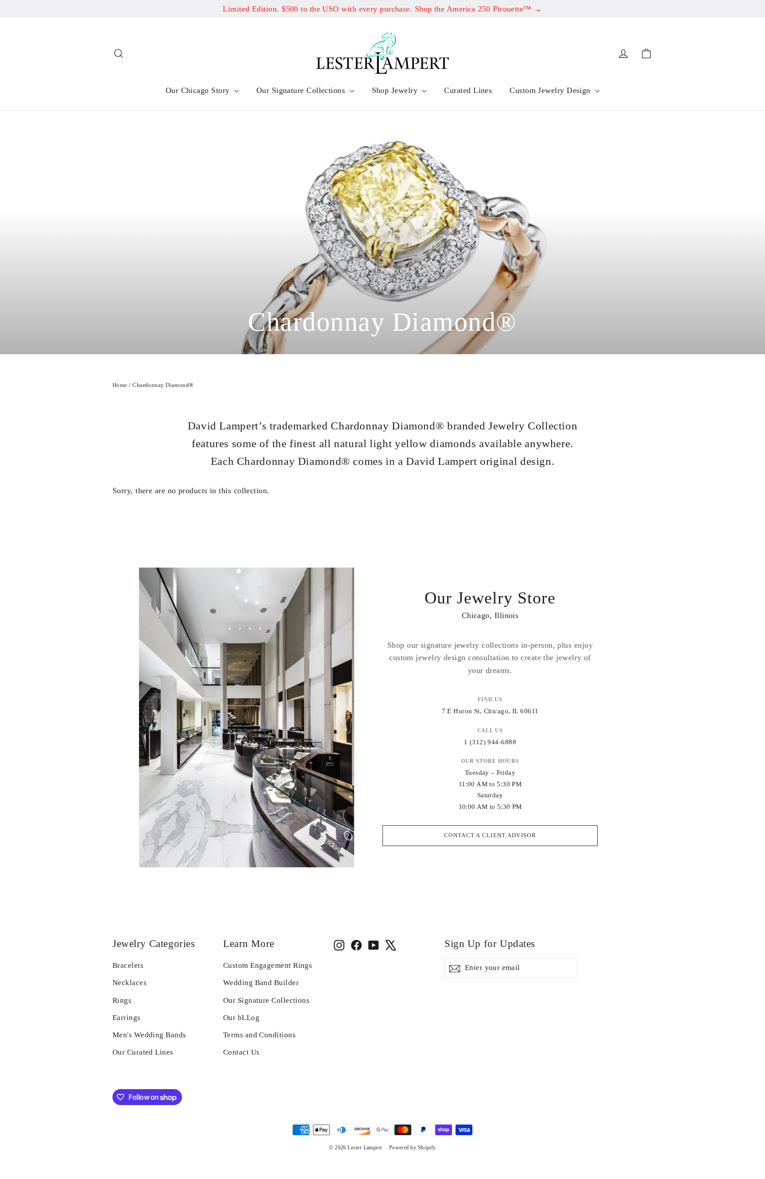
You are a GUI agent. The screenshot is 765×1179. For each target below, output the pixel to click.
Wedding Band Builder (261, 982)
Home (120, 385)
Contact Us (241, 1052)
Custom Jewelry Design (551, 90)
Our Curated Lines (143, 1052)
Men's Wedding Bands (149, 1035)
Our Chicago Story (199, 90)
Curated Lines (468, 90)
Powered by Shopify (412, 1147)
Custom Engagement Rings (267, 965)
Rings (121, 1000)
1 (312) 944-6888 (490, 742)
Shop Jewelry (396, 90)
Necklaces (129, 982)
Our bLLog (241, 1017)
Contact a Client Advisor (490, 835)
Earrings (126, 1017)
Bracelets (127, 965)
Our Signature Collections (302, 90)
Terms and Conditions (259, 1035)
